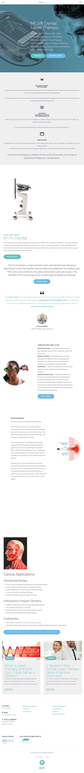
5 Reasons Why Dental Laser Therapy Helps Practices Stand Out (62, 671)
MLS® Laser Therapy (29, 706)
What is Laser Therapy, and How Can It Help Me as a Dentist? (20, 671)
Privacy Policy (39, 757)
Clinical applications (58, 706)
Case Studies (56, 709)
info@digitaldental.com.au (9, 714)
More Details (12, 256)
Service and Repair (58, 714)
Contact (55, 711)
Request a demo (55, 56)
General (9, 658)
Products (38, 56)
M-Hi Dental (15, 237)
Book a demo (42, 281)
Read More (8, 689)
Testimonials (27, 711)
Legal (47, 757)
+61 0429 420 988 (6, 707)
